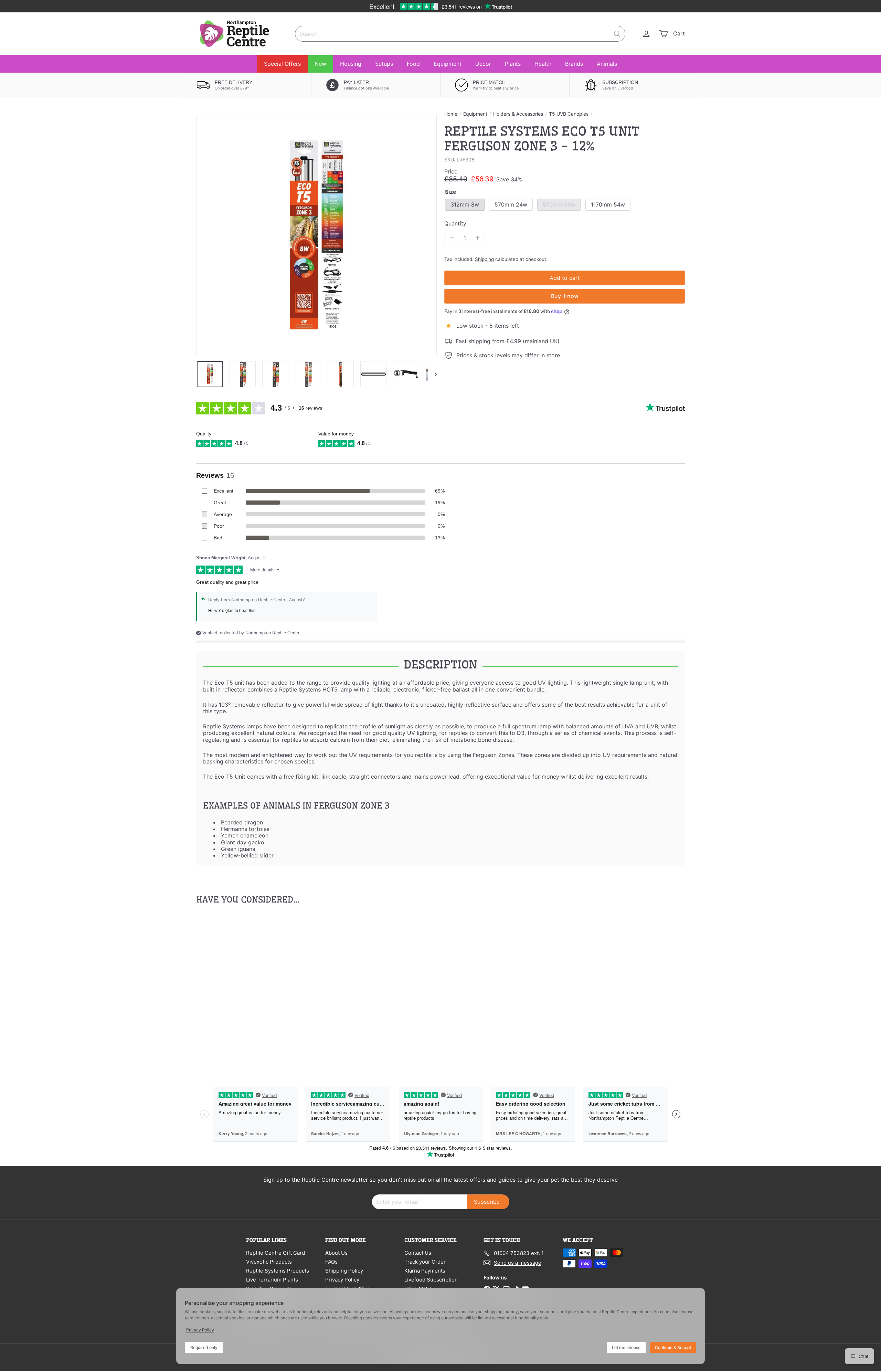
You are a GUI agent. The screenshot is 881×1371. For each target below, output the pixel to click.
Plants (513, 63)
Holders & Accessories (518, 114)
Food (413, 63)
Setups (384, 63)
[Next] (432, 374)
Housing (350, 63)
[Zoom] (316, 235)
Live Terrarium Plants (272, 1279)
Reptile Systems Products (277, 1270)
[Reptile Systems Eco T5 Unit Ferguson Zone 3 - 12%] (234, 988)
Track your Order (425, 1261)
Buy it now (565, 296)
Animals (607, 63)
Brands (574, 63)
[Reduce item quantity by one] (451, 238)
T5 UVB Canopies (568, 114)
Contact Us (417, 1252)
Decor (483, 63)
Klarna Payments (424, 1270)
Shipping (484, 259)
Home (450, 114)
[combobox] (460, 34)
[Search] (617, 34)
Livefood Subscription (431, 1279)
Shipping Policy (344, 1270)
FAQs (331, 1261)
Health (542, 63)
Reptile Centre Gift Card (275, 1252)
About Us (336, 1252)
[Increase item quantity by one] (477, 238)
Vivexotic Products (269, 1261)
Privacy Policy (342, 1279)
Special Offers (282, 63)
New (320, 63)
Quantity (455, 223)
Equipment (447, 63)
